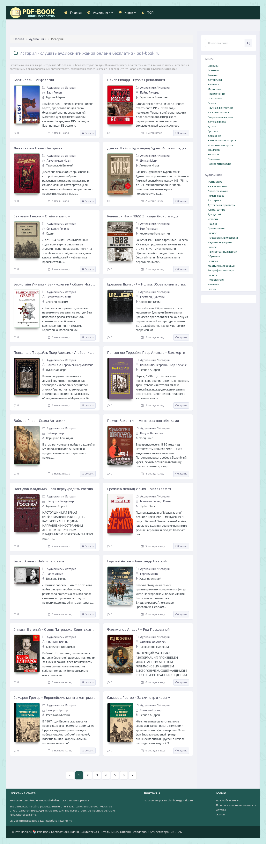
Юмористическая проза (222, 140)
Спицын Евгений (57, 642)
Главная (75, 12)
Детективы (215, 79)
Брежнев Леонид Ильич (155, 501)
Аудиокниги (101, 12)
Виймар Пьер (55, 433)
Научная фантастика (220, 107)
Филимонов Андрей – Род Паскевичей (138, 629)
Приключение (216, 93)
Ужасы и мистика (218, 112)
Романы (213, 75)
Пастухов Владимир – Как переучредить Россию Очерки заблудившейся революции (55, 489)
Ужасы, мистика (217, 186)
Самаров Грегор (57, 710)
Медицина (214, 89)
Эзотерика (214, 200)
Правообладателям (228, 800)
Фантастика (215, 181)
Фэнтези (213, 70)
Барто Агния (55, 573)
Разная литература (219, 163)
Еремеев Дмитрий (152, 297)
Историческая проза (220, 145)
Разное (212, 247)
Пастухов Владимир (60, 501)
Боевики (213, 65)
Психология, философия (223, 237)
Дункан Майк (148, 160)
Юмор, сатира (216, 209)
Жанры (220, 814)
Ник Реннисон (149, 228)
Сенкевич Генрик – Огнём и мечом (42, 216)
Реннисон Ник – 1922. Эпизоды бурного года (142, 216)
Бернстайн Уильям (59, 297)
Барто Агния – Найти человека (39, 561)
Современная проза (220, 117)
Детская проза (217, 121)
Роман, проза (216, 195)
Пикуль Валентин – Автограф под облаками (143, 420)
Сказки (212, 103)
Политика (214, 159)
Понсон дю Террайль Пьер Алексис (70, 365)
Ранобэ (212, 275)
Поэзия (212, 223)
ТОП (149, 12)
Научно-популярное (220, 242)
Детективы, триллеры (221, 205)
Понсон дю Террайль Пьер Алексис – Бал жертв (146, 352)
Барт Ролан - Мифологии (34, 80)
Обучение (214, 256)
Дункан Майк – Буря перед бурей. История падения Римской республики (148, 148)
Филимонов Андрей (153, 642)
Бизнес (212, 233)
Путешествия (216, 279)
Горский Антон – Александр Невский (137, 561)
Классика (213, 84)
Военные (213, 154)
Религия (213, 261)
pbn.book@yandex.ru (180, 800)
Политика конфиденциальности (236, 805)
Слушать (88, 133)
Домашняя (214, 135)
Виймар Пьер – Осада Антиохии (39, 420)
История (70, 87)
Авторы (221, 809)
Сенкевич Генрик (58, 228)
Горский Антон (149, 573)
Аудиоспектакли (218, 191)
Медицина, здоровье (221, 265)
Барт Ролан (54, 92)
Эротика (213, 131)
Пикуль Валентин (151, 433)
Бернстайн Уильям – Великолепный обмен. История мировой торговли (55, 284)
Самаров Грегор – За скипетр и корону (138, 697)
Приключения (216, 228)
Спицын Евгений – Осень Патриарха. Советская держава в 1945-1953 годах (55, 629)
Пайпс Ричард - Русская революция (136, 80)
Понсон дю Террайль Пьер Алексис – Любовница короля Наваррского (55, 352)
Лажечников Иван (58, 160)
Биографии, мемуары (221, 270)
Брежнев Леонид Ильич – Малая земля (139, 489)
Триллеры (214, 149)
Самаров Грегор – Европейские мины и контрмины (55, 697)
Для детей (214, 214)
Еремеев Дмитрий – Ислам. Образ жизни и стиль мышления (148, 284)
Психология (215, 98)
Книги (129, 12)
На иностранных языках (222, 251)
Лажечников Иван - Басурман (38, 148)
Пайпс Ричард (149, 92)
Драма (212, 126)
